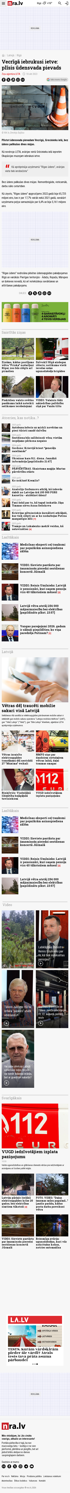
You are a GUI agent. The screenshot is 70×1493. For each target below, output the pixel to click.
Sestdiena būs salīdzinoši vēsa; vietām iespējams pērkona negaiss (37, 439)
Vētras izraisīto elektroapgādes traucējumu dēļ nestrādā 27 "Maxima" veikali (17, 759)
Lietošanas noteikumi (52, 1476)
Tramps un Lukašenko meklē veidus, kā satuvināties (37, 527)
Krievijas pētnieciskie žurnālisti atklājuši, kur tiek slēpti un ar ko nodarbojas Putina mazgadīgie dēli (39, 516)
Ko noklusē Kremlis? (25, 480)
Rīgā (19, 55)
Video (7, 904)
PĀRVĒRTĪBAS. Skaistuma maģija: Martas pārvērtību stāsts (38, 470)
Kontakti (42, 1481)
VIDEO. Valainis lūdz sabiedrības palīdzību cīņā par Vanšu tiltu (50, 403)
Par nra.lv (6, 1476)
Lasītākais (10, 537)
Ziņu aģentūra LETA (11, 74)
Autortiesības (7, 1481)
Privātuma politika (34, 1476)
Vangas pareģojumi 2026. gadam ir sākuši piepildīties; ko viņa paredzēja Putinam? (43, 629)
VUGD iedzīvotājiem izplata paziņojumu (49, 794)
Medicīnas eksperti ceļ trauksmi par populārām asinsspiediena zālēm (42, 548)
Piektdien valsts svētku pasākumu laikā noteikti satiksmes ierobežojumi (18, 403)
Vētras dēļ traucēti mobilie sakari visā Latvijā (28, 708)
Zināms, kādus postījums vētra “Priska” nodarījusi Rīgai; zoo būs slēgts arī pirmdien (18, 367)
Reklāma (14, 1476)
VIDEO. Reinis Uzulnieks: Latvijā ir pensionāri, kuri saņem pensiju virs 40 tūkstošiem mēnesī (43, 589)
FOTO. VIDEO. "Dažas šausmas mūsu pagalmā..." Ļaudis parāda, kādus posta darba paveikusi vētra (52, 1203)
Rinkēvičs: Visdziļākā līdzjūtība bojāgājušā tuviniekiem (16, 795)
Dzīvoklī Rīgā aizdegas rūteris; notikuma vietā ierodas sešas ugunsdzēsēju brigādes (51, 367)
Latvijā (10, 55)
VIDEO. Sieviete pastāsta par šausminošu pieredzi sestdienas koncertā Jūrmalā (42, 568)
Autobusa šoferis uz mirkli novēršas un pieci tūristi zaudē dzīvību (37, 429)
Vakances (33, 1481)
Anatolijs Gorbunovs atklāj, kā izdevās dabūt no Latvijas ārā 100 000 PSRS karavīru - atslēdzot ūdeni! (37, 492)
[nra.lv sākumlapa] (15, 3)
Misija (22, 1476)
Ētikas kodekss (20, 1481)
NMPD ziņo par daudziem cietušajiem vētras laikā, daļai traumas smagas (49, 759)
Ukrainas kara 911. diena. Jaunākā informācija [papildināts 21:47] (34, 460)
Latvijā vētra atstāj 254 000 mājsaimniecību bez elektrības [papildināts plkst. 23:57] (41, 609)
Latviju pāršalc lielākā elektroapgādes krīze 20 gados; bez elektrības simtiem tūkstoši (17, 1202)
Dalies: (23, 293)
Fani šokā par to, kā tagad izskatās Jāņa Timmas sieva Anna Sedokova (38, 504)
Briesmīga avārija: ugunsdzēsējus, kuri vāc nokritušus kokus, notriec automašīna (51, 1243)
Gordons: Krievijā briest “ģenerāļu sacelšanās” (34, 449)
